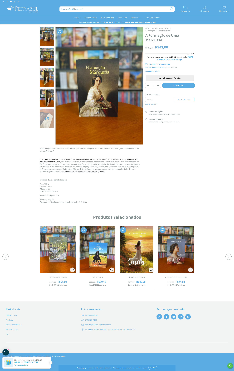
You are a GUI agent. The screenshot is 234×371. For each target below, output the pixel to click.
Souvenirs (122, 18)
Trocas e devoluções (14, 325)
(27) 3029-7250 (91, 320)
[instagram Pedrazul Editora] (3, 1)
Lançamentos (91, 18)
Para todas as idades (160, 28)
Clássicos (135, 18)
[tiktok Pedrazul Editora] (15, 1)
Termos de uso (12, 329)
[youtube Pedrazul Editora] (11, 1)
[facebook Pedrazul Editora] (7, 1)
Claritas (77, 18)
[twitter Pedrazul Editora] (18, 1)
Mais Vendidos (107, 18)
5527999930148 (91, 315)
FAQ (7, 334)
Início (147, 28)
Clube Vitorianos (153, 18)
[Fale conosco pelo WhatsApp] (230, 366)
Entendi (153, 368)
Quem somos (11, 315)
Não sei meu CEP (151, 104)
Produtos (9, 320)
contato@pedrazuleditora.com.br (98, 325)
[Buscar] (171, 9)
